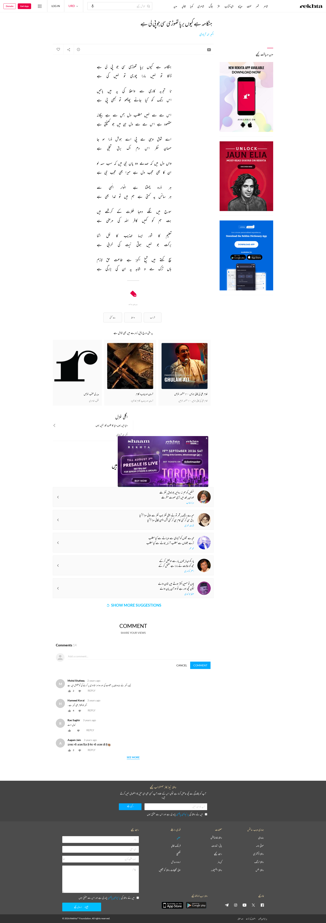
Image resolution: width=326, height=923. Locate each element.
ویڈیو (240, 6)
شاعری (201, 6)
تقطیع (178, 854)
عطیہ (179, 837)
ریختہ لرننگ (259, 862)
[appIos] (172, 905)
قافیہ (183, 6)
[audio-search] (92, 6)
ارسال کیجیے (78, 906)
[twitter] (253, 905)
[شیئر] (68, 49)
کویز (191, 6)
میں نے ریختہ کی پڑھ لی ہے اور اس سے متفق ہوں (175, 814)
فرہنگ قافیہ (176, 845)
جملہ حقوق (240, 919)
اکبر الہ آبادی (206, 34)
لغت (249, 6)
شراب (152, 317)
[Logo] (311, 6)
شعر (257, 6)
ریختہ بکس (260, 870)
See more (133, 757)
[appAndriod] (196, 905)
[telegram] (227, 905)
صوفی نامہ (260, 845)
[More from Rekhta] (39, 6)
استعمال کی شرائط (251, 919)
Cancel (181, 665)
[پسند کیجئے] (58, 49)
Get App (24, 6)
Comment (200, 665)
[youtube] (244, 905)
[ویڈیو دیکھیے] (209, 49)
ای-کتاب (229, 6)
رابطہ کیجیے (218, 854)
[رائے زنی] (78, 49)
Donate (9, 6)
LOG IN (56, 6)
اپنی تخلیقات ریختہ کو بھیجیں (170, 870)
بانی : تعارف (216, 845)
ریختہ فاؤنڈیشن (216, 837)
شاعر (266, 6)
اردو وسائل (176, 862)
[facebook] (262, 905)
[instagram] (236, 905)
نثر (218, 6)
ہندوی (261, 837)
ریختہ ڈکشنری (258, 854)
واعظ (133, 317)
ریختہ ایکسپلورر (216, 870)
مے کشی (113, 317)
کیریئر (220, 862)
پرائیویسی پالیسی (182, 814)
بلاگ (211, 6)
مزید (175, 6)
